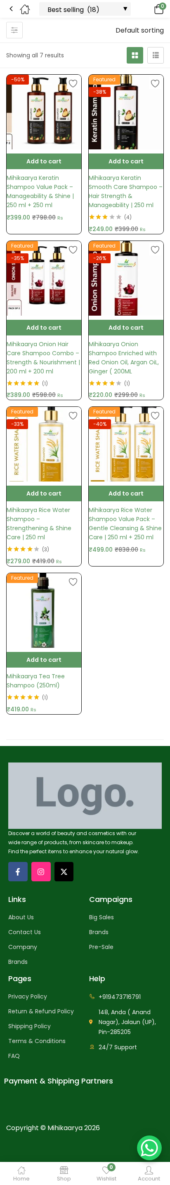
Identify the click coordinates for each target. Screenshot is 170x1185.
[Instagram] (41, 871)
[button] (147, 9)
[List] (155, 55)
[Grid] (135, 55)
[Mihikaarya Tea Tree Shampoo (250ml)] (44, 610)
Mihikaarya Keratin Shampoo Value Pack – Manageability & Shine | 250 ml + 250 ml (40, 191)
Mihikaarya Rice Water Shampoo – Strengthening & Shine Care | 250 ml (39, 523)
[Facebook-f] (18, 871)
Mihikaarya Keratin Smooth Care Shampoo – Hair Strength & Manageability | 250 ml (126, 191)
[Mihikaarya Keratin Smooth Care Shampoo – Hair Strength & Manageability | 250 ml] (126, 112)
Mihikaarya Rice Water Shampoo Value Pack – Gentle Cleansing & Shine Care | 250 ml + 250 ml (125, 523)
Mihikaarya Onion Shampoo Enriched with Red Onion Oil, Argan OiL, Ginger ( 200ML (124, 357)
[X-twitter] (64, 871)
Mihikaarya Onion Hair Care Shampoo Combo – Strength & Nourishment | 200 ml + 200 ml (43, 357)
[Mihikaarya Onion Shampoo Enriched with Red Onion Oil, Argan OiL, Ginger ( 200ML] (126, 278)
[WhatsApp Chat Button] (149, 1147)
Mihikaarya (65, 1128)
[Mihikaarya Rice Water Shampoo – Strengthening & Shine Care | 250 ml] (44, 444)
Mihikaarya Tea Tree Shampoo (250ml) (36, 680)
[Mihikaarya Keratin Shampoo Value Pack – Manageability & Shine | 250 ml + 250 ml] (44, 112)
